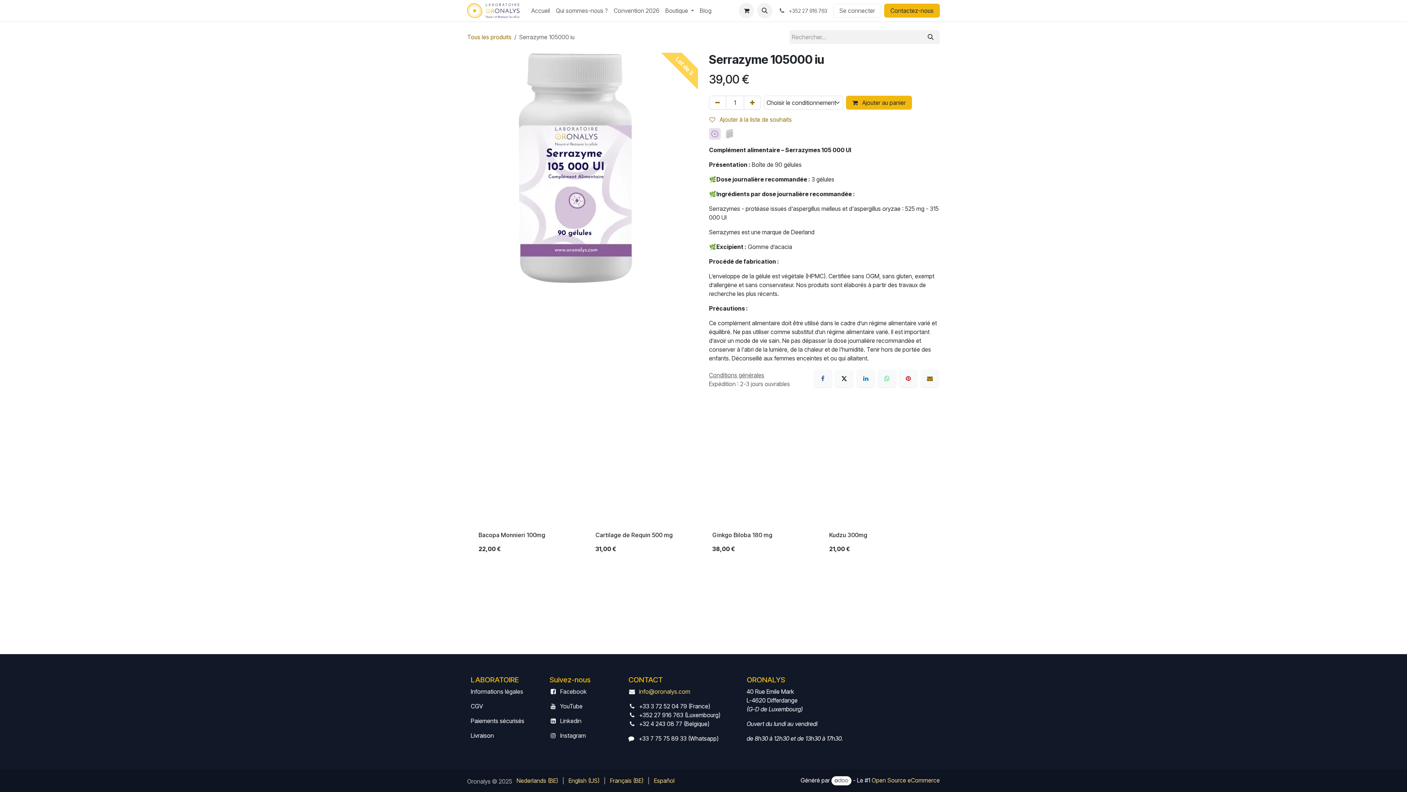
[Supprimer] (717, 103)
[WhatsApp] (887, 378)
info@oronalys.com (664, 691)
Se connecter (857, 10)
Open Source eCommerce (906, 780)
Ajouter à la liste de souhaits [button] (755, 119)
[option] (703, 487)
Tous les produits (489, 37)
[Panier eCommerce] (746, 10)
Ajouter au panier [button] (883, 102)
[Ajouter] (752, 103)
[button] (764, 10)
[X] (844, 378)
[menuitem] (540, 10)
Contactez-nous (912, 10)
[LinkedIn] (866, 378)
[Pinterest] (908, 378)
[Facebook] (823, 378)
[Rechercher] (931, 37)
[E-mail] (930, 378)
